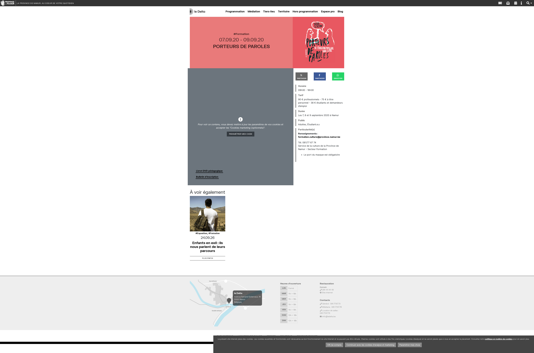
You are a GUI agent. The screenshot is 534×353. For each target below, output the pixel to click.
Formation (242, 33)
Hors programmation (305, 11)
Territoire (284, 11)
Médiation (254, 11)
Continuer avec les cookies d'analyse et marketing (370, 345)
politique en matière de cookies (498, 339)
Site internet (327, 292)
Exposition (202, 233)
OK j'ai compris (334, 345)
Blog (340, 11)
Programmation (235, 11)
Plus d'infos (207, 258)
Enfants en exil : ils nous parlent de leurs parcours (207, 247)
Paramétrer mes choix (240, 134)
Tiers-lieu (269, 11)
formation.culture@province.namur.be (319, 137)
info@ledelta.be (329, 316)
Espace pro (328, 11)
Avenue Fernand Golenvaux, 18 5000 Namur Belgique (247, 299)
